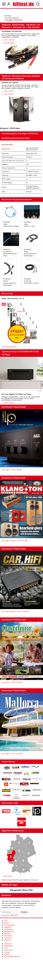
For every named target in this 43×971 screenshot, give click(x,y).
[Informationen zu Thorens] (6, 796)
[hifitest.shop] (21, 826)
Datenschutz (8, 950)
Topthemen (8, 938)
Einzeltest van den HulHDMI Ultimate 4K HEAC (10, 252)
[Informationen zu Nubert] (6, 790)
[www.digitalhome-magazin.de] (6, 815)
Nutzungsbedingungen (12, 956)
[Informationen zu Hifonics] (36, 779)
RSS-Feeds (8, 936)
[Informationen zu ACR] (6, 768)
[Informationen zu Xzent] (26, 796)
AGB (5, 948)
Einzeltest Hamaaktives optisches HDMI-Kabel (30, 252)
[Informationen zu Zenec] (36, 796)
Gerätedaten (8, 929)
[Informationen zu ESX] (26, 774)
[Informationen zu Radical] (26, 791)
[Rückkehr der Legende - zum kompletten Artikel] (21, 110)
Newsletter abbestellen (10, 915)
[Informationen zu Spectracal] (36, 790)
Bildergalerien (9, 931)
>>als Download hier (9, 347)
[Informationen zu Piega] (16, 790)
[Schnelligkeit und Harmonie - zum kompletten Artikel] (21, 58)
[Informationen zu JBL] (6, 785)
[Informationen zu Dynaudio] (7, 773)
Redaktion (7, 927)
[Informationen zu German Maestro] (6, 779)
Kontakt (7, 954)
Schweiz (9, 876)
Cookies (7, 952)
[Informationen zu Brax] (35, 767)
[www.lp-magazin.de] (36, 815)
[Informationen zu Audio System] (15, 768)
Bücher (6, 923)
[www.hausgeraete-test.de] (16, 815)
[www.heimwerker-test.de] (26, 815)
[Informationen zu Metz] (24, 784)
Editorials (7, 940)
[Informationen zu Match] (14, 784)
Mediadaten (8, 946)
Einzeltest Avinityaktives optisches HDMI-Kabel (9, 282)
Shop (6, 921)
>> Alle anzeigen (8, 43)
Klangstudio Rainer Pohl (21, 890)
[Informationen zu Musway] (34, 784)
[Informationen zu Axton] (25, 767)
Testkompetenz (9, 925)
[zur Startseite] (23, 4)
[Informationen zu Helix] (26, 779)
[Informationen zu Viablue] (16, 797)
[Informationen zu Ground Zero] (16, 779)
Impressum (8, 944)
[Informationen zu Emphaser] (18, 773)
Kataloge (7, 934)
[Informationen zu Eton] (35, 773)
